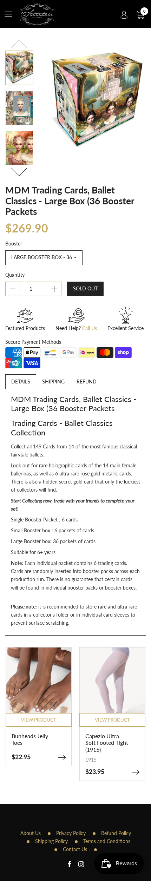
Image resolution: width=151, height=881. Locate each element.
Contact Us (75, 849)
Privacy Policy (71, 833)
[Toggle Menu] (8, 14)
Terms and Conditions (106, 841)
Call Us (89, 328)
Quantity (15, 275)
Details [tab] (20, 381)
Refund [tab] (87, 381)
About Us (30, 833)
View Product (89, 720)
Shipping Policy (51, 841)
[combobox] (44, 257)
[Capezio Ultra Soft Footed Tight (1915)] (112, 772)
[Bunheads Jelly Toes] (38, 757)
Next (19, 171)
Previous (19, 45)
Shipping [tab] (53, 381)
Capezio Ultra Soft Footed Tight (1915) (83, 742)
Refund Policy (116, 833)
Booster (13, 243)
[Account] (124, 14)
